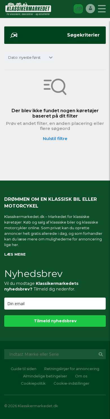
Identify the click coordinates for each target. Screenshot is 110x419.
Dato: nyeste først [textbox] (24, 57)
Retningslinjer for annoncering (71, 368)
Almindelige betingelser (45, 376)
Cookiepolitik (33, 383)
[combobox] (29, 57)
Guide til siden (23, 368)
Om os (81, 376)
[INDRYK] (78, 8)
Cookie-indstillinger (71, 383)
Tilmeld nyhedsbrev (55, 320)
